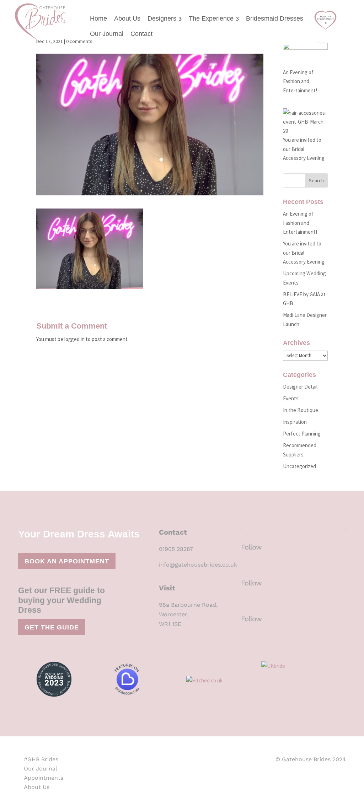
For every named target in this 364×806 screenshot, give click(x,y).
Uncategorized (299, 466)
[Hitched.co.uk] (219, 681)
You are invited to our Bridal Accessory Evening (304, 252)
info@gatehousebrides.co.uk (198, 564)
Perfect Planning (302, 433)
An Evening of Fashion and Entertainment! (300, 81)
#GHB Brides (41, 759)
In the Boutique (300, 410)
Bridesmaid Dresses (274, 18)
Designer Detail (300, 386)
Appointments (43, 777)
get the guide (52, 627)
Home (98, 18)
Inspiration (295, 421)
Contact (141, 33)
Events (291, 398)
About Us (127, 18)
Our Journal (106, 33)
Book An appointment (67, 561)
